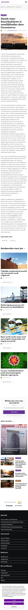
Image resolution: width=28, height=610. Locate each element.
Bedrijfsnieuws (4, 556)
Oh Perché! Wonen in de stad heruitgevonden (11, 527)
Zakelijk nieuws (4, 559)
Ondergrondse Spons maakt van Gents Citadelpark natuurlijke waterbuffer (20, 464)
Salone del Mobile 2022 (6, 529)
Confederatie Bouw (12, 30)
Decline (14, 603)
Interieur (18, 480)
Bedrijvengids (4, 561)
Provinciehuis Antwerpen (7, 524)
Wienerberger (4, 545)
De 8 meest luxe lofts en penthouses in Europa (12, 522)
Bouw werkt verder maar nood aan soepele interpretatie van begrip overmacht (13, 339)
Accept (14, 600)
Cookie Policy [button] (5, 594)
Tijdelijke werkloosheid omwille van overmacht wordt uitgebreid (14, 273)
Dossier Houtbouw (5, 538)
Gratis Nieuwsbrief (5, 575)
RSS (2, 578)
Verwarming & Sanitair (8, 426)
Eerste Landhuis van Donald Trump (9, 519)
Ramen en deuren (5, 540)
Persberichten (4, 573)
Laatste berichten (10, 7)
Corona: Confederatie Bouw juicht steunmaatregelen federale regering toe (12, 373)
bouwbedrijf (4, 240)
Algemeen (3, 15)
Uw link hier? (4, 548)
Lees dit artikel (7, 282)
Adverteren (3, 570)
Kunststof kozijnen (5, 543)
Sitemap (3, 580)
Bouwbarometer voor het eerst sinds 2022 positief (21, 475)
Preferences (14, 606)
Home (3, 7)
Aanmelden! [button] (14, 412)
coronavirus (14, 216)
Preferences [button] (10, 596)
